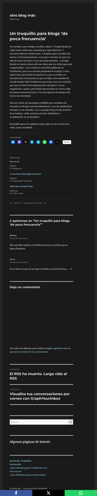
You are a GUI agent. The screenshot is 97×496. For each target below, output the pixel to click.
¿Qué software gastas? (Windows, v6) (28, 468)
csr (11, 203)
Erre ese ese (14, 162)
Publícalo (48, 493)
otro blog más (22, 15)
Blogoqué (28, 203)
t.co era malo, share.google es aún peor (25, 174)
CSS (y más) (37, 203)
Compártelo (16, 493)
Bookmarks (15, 464)
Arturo (13, 235)
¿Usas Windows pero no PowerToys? (28, 475)
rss (45, 203)
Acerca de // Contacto (20, 461)
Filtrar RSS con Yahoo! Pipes (21, 186)
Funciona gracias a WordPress (35, 488)
